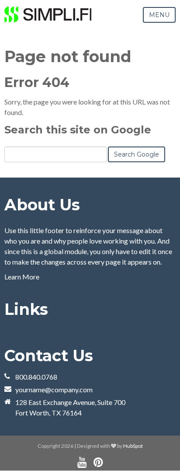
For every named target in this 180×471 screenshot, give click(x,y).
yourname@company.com (54, 389)
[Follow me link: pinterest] (98, 462)
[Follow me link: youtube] (82, 462)
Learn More (21, 276)
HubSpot (133, 446)
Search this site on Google (77, 129)
